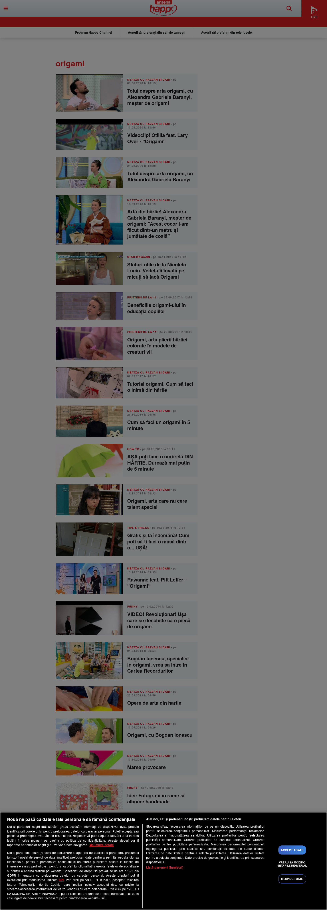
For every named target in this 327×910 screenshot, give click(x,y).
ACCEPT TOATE (292, 850)
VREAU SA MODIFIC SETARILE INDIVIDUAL (292, 863)
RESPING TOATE (292, 879)
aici (61, 879)
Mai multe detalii (101, 845)
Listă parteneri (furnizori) (165, 867)
